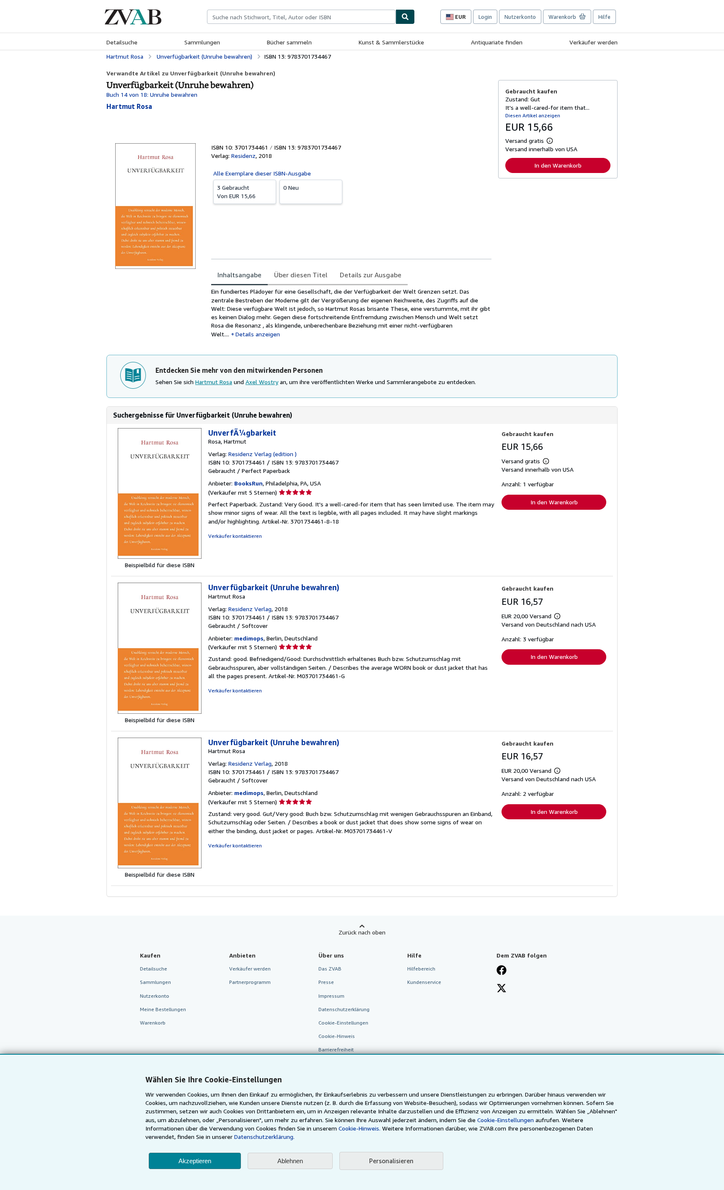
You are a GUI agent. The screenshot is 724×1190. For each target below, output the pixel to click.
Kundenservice (424, 982)
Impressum (331, 996)
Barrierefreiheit (336, 1049)
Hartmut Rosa (213, 381)
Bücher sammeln (289, 42)
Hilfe (604, 16)
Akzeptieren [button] (194, 1160)
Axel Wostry (262, 381)
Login (485, 16)
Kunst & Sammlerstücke (391, 42)
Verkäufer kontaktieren (235, 536)
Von (236, 191)
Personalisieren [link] (391, 1160)
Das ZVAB (329, 968)
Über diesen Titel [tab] (300, 275)
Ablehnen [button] (290, 1160)
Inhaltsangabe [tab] (239, 275)
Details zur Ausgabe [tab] (370, 275)
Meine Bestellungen (163, 1009)
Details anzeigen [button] (257, 334)
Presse (326, 982)
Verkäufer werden (593, 42)
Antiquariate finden (496, 42)
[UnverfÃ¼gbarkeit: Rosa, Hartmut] (160, 556)
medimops (249, 638)
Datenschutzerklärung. (264, 1136)
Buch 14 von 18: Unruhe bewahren (151, 94)
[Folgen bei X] (501, 989)
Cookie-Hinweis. (359, 1128)
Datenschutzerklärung (344, 1009)
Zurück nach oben (362, 932)
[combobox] (301, 17)
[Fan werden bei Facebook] (501, 971)
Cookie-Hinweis (336, 1036)
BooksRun (248, 483)
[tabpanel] (351, 312)
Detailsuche (121, 42)
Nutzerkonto (520, 16)
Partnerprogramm (250, 982)
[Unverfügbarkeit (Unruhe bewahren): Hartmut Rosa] (160, 711)
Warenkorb (152, 1023)
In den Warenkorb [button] (558, 165)
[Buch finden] (405, 17)
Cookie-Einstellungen (505, 1119)
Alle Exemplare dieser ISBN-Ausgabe (262, 173)
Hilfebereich (421, 968)
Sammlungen (202, 42)
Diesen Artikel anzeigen (532, 115)
